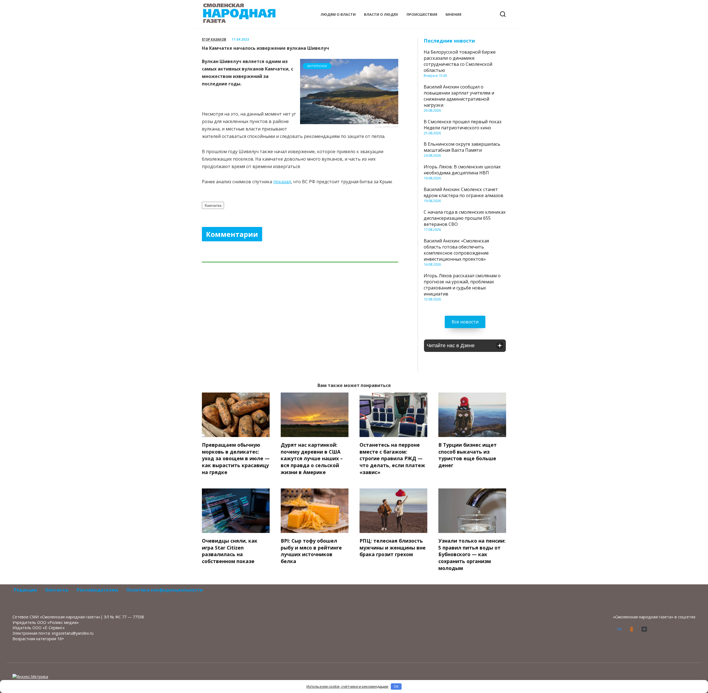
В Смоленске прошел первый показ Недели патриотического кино (462, 125)
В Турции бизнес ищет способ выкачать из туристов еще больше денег (467, 455)
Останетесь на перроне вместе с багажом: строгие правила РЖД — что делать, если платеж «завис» (392, 458)
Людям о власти (338, 14)
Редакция (25, 590)
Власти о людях (381, 14)
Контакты (56, 590)
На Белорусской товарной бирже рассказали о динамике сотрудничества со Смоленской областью (460, 61)
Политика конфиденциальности (164, 590)
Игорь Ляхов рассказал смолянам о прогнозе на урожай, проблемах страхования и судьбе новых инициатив (462, 285)
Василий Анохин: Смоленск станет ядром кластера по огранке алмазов (463, 192)
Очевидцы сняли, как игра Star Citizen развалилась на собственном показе (229, 550)
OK (396, 686)
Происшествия (422, 14)
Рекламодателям (97, 590)
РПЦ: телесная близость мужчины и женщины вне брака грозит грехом (393, 547)
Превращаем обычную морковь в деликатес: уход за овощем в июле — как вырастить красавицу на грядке (236, 458)
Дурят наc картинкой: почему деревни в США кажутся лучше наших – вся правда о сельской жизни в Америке (312, 458)
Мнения (453, 14)
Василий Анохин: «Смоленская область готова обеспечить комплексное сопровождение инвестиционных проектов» (456, 250)
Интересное (317, 66)
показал (282, 182)
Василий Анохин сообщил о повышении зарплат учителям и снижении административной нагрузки (459, 96)
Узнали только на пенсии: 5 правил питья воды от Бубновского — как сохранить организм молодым (472, 554)
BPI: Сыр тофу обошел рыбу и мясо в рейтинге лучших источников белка (311, 550)
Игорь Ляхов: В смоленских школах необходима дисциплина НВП (462, 170)
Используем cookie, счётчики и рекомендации (347, 686)
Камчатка (213, 205)
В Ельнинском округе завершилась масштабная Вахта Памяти (462, 147)
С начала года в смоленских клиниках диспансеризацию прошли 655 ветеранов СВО (465, 218)
